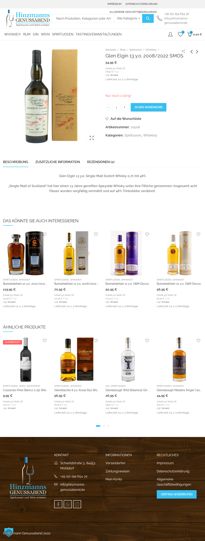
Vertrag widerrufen (177, 494)
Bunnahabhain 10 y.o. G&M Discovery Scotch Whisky (145, 283)
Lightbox (91, 137)
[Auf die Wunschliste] (50, 234)
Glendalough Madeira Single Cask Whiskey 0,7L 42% (140, 390)
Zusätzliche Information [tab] (57, 162)
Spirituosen (135, 49)
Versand (114, 75)
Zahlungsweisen (118, 471)
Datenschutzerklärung (173, 471)
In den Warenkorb (148, 107)
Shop (123, 49)
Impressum (165, 463)
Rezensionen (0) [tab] (101, 162)
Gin (56, 386)
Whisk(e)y (151, 49)
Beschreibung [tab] (15, 162)
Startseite (111, 49)
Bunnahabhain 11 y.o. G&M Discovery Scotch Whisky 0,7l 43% (99, 283)
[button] (98, 426)
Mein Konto (114, 479)
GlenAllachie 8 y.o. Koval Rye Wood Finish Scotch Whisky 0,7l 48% (46, 390)
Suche (148, 18)
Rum (159, 386)
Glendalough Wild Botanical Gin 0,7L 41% (81, 390)
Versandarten (115, 463)
